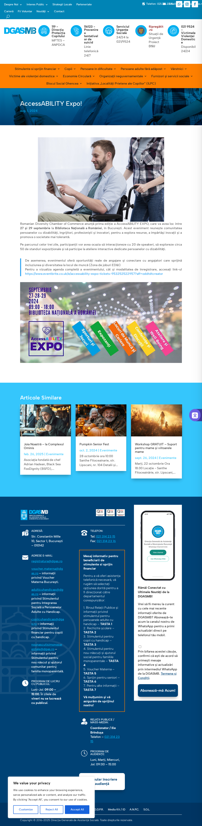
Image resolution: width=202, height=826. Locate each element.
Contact (59, 11)
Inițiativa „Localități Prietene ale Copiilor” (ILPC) (121, 83)
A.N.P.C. (134, 809)
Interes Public (35, 4)
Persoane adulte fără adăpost (141, 69)
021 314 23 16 (106, 541)
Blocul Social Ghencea (62, 83)
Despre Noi (11, 4)
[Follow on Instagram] (187, 4)
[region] (51, 797)
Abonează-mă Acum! (157, 690)
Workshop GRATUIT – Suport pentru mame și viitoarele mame (156, 448)
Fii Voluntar (25, 11)
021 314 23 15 (105, 536)
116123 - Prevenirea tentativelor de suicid (91, 34)
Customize (26, 809)
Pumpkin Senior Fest (94, 444)
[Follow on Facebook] (195, 4)
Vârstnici (177, 69)
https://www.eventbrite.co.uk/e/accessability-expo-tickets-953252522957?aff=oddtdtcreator (94, 274)
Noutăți (41, 11)
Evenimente (55, 454)
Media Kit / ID (116, 809)
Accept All (77, 809)
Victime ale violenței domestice (32, 76)
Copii (68, 69)
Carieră (8, 11)
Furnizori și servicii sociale (170, 76)
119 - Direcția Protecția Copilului (58, 31)
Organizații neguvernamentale (121, 76)
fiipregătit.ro (156, 28)
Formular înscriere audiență (102, 781)
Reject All (52, 809)
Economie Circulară (77, 76)
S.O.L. (146, 809)
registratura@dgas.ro (46, 561)
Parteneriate (84, 4)
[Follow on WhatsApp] (179, 4)
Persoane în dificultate (96, 69)
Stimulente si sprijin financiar (35, 69)
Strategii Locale (62, 4)
